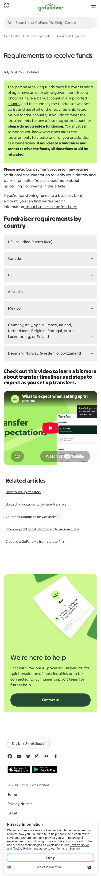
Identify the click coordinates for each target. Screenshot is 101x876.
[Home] (6, 5)
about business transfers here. (50, 207)
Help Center (12, 36)
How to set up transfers (23, 492)
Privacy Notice (20, 804)
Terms (13, 794)
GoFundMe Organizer (71, 36)
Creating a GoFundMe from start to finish (36, 541)
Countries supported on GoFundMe (32, 517)
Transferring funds (38, 36)
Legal (12, 813)
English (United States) (29, 743)
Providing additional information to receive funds (42, 529)
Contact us (50, 700)
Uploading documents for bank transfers (36, 504)
